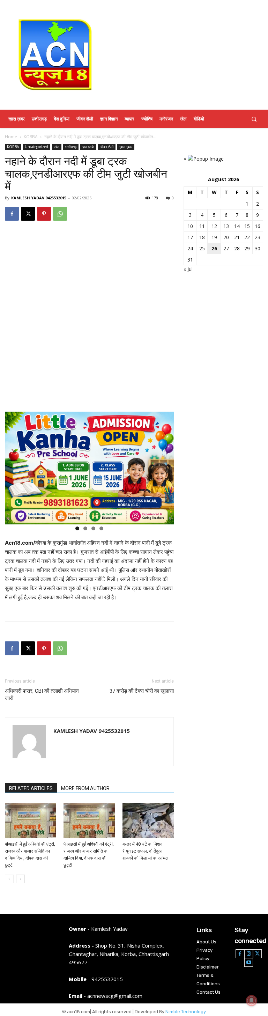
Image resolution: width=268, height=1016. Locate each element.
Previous (13, 466)
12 (214, 226)
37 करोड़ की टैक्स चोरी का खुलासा (142, 691)
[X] (28, 214)
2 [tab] (85, 528)
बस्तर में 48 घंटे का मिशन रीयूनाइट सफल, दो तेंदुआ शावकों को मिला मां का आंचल (145, 851)
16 (257, 226)
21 (237, 237)
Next (165, 466)
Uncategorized (36, 146)
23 (257, 237)
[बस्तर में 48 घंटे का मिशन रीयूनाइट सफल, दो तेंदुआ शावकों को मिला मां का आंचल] (148, 820)
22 (247, 237)
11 (202, 226)
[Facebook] (12, 214)
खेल (56, 146)
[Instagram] (248, 953)
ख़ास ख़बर (125, 146)
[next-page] (20, 879)
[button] (254, 119)
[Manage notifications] (251, 1000)
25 (202, 248)
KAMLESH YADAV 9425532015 (38, 197)
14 (237, 226)
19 (214, 237)
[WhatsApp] (60, 214)
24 (190, 248)
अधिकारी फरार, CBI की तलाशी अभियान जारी (42, 694)
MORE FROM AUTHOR (85, 788)
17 (190, 237)
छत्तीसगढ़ (70, 146)
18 (202, 237)
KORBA (31, 137)
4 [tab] (101, 528)
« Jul (188, 269)
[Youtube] (248, 962)
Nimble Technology (185, 1011)
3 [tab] (93, 528)
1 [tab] (77, 528)
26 (214, 248)
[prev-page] (9, 879)
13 (226, 226)
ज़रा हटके (88, 146)
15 (247, 226)
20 (226, 237)
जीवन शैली (106, 146)
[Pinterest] (44, 214)
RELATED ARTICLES (31, 788)
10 (190, 226)
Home (11, 137)
